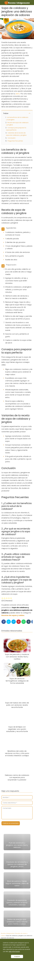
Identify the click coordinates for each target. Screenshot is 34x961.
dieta (18, 94)
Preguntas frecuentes (15, 141)
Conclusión (12, 138)
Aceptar (17, 956)
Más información (14, 951)
